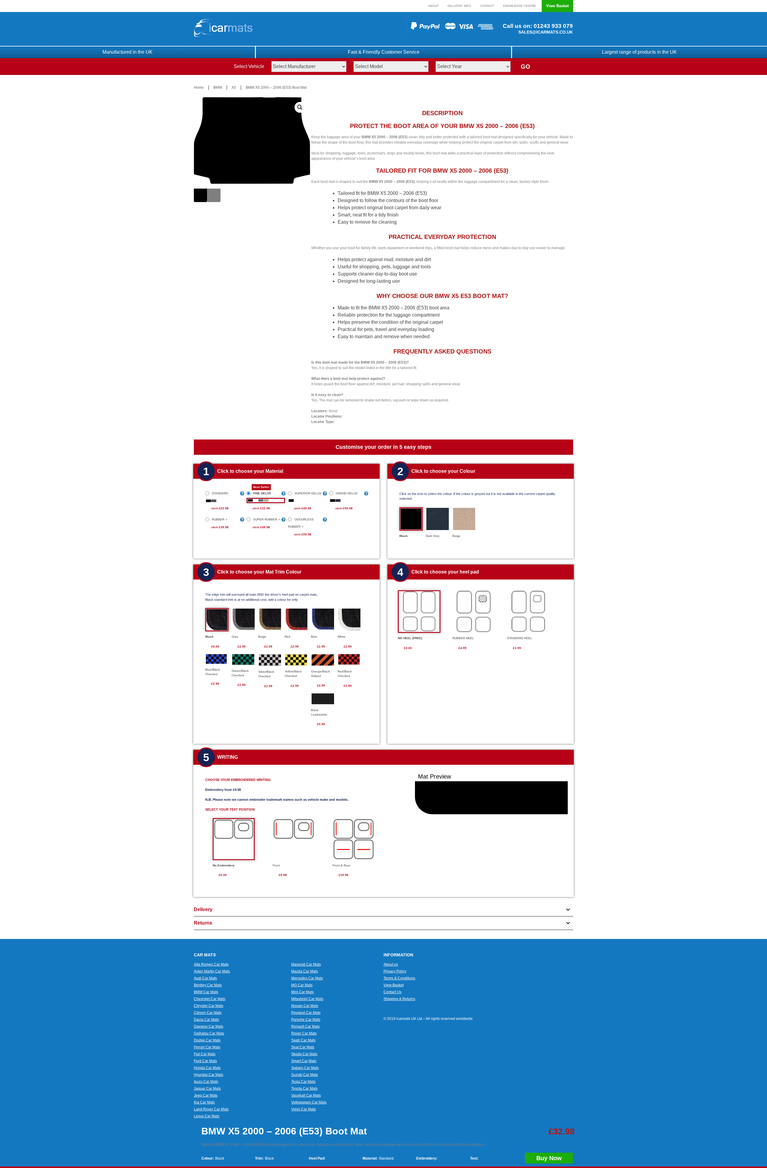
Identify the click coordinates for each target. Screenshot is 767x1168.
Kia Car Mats (204, 1102)
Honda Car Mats (207, 1068)
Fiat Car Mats (204, 1054)
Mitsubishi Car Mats (307, 999)
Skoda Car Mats (304, 1054)
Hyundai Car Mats (208, 1075)
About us (391, 964)
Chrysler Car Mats (208, 1006)
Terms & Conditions (399, 978)
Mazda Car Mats (304, 971)
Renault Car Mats (305, 1026)
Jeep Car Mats (206, 1095)
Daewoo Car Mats (208, 1026)
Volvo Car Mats (303, 1109)
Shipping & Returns (399, 999)
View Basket (557, 6)
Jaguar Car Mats (207, 1088)
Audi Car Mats (205, 978)
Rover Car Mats (304, 1033)
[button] (300, 107)
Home (199, 87)
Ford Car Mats (205, 1061)
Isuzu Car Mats (206, 1082)
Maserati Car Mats (306, 964)
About (433, 5)
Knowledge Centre (519, 5)
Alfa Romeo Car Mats (211, 964)
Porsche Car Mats (305, 1020)
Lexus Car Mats (206, 1116)
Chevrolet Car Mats (209, 999)
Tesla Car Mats (303, 1082)
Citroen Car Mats (207, 1013)
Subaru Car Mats (305, 1068)
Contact (487, 5)
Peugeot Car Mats (306, 1013)
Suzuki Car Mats (304, 1075)
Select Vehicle (249, 66)
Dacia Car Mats (206, 1020)
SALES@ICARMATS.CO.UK (545, 32)
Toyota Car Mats (304, 1088)
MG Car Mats (301, 985)
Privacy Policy (395, 971)
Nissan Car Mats (304, 1006)
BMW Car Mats (206, 992)
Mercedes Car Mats (307, 978)
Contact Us (392, 992)
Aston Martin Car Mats (212, 971)
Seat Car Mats (302, 1047)
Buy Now (549, 1158)
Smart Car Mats (303, 1061)
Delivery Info (459, 5)
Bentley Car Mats (208, 985)
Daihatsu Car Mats (209, 1033)
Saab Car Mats (303, 1040)
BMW (217, 87)
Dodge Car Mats (207, 1040)
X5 (234, 87)
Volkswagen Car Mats (309, 1102)
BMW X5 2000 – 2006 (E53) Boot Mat (276, 87)
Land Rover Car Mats (211, 1109)
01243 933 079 (552, 26)
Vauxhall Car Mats (306, 1095)
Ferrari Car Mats (207, 1047)
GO (525, 66)
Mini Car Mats (302, 992)
